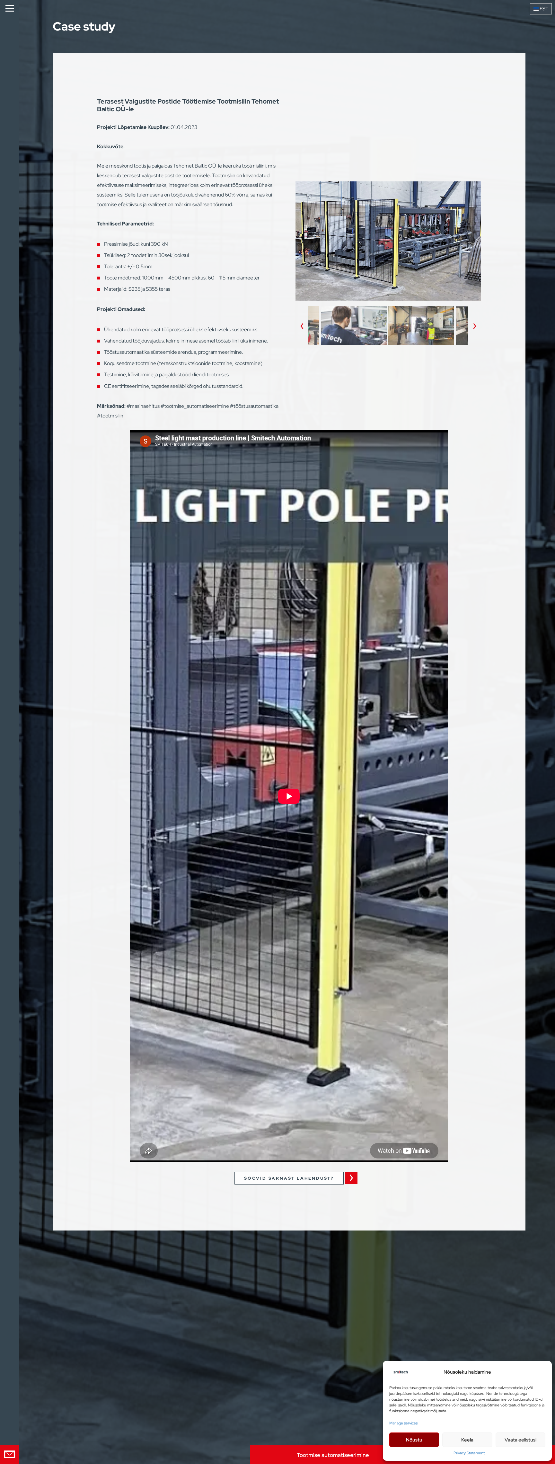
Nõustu (414, 1440)
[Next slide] (475, 326)
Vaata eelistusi (520, 1440)
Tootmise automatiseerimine (333, 1455)
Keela (467, 1440)
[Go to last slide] (302, 326)
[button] (354, 326)
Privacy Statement (469, 1453)
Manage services (403, 1423)
